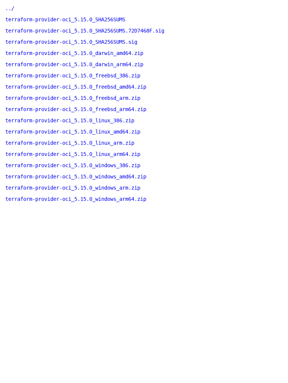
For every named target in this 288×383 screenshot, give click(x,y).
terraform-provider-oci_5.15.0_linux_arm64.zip (72, 154)
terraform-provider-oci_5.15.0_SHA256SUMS (65, 19)
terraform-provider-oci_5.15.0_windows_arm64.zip (75, 199)
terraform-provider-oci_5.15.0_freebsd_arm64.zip (75, 109)
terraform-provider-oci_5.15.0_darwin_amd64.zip (74, 53)
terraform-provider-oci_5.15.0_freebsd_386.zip (72, 76)
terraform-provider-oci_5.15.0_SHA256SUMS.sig (71, 42)
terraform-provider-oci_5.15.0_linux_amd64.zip (72, 132)
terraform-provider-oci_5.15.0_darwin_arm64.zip (74, 64)
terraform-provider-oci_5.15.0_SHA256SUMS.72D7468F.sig (84, 31)
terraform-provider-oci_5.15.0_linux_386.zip (69, 120)
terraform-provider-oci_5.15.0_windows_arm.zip (72, 188)
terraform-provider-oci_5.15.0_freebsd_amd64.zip (75, 87)
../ (9, 8)
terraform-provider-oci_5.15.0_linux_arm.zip (69, 143)
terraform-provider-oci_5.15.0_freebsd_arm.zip (72, 98)
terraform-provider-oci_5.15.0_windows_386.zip (72, 165)
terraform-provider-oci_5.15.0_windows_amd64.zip (75, 177)
